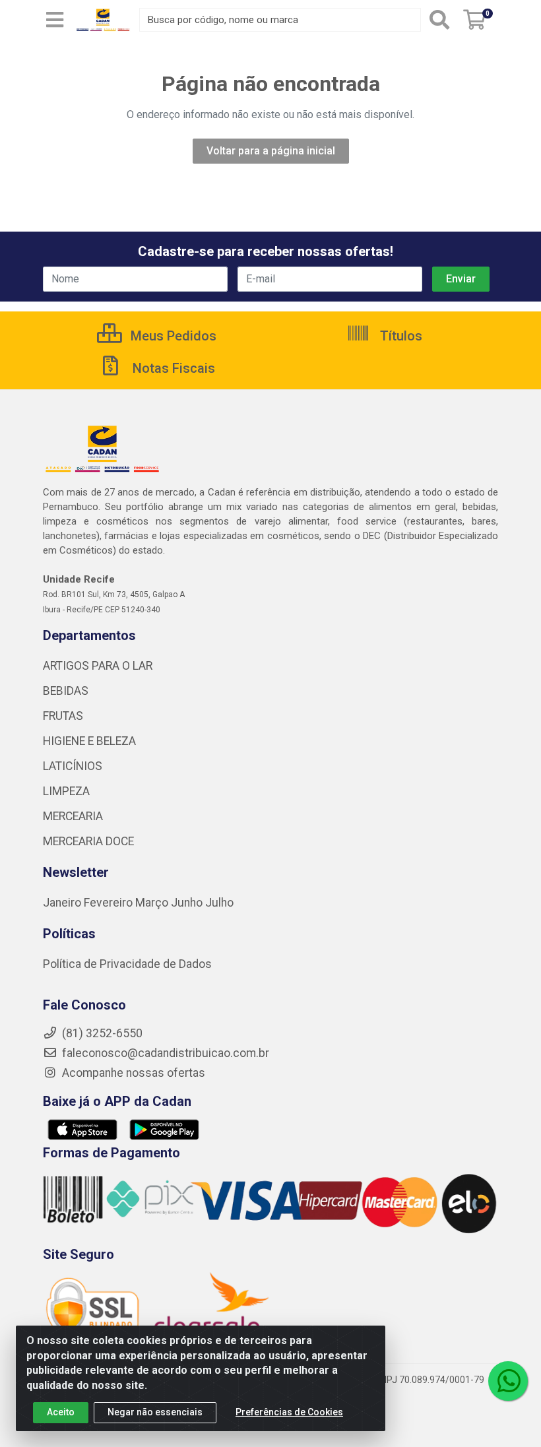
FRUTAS (63, 716)
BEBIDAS (65, 690)
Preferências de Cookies (289, 1412)
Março (153, 902)
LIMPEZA (66, 791)
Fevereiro (109, 902)
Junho (187, 902)
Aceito (61, 1412)
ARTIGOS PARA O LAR (97, 665)
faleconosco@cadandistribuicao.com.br (164, 1053)
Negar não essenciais (155, 1412)
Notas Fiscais (172, 368)
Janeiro (63, 902)
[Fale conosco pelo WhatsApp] (508, 1381)
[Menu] (55, 20)
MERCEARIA (73, 816)
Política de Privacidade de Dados (127, 964)
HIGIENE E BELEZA (89, 741)
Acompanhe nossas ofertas (132, 1072)
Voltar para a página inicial (271, 151)
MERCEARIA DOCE (88, 841)
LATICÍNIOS (72, 766)
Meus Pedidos (171, 336)
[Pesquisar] (439, 20)
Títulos (399, 336)
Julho (219, 902)
